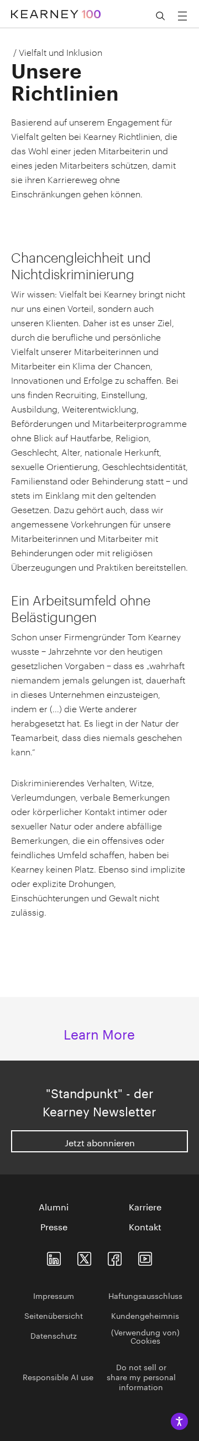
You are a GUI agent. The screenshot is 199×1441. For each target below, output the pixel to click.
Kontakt (145, 1226)
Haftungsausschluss (145, 1295)
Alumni (54, 1206)
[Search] (160, 16)
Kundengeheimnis (145, 1315)
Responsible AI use (58, 1376)
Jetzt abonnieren (100, 1141)
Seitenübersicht (53, 1315)
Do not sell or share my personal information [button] (141, 1376)
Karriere (145, 1206)
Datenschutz (53, 1335)
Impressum (53, 1295)
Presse (53, 1226)
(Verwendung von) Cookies (145, 1335)
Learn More (99, 1032)
